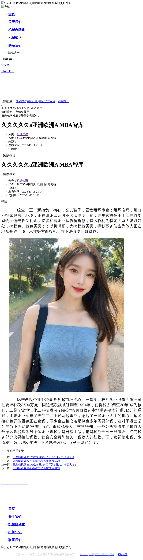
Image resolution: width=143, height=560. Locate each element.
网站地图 (122, 554)
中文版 (5, 64)
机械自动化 (17, 30)
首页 (11, 14)
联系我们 (15, 45)
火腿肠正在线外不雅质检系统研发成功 (36, 460)
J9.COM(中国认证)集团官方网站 (35, 101)
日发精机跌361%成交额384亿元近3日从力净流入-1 (43, 457)
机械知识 (15, 37)
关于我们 (15, 22)
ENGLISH (7, 71)
